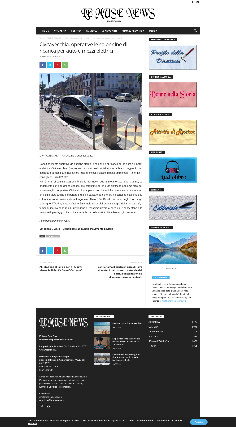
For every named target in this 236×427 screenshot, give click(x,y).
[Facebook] (193, 2)
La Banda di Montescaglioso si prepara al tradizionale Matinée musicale (126, 357)
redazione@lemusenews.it (174, 301)
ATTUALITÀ (60, 30)
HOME (45, 30)
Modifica (32, 423)
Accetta (199, 421)
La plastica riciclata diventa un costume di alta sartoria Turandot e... (126, 341)
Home (41, 38)
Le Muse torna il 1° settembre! (127, 323)
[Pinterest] (57, 65)
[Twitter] (50, 65)
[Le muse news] (118, 14)
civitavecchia (53, 236)
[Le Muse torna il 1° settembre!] (102, 328)
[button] (195, 30)
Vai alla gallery (160, 277)
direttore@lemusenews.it (50, 397)
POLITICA (76, 30)
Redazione (46, 56)
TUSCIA (153, 30)
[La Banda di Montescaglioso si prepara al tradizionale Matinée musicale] (102, 359)
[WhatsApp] (65, 65)
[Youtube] (198, 2)
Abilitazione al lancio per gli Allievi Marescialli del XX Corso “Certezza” (60, 268)
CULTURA (91, 30)
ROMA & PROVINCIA (133, 30)
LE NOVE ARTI (109, 30)
